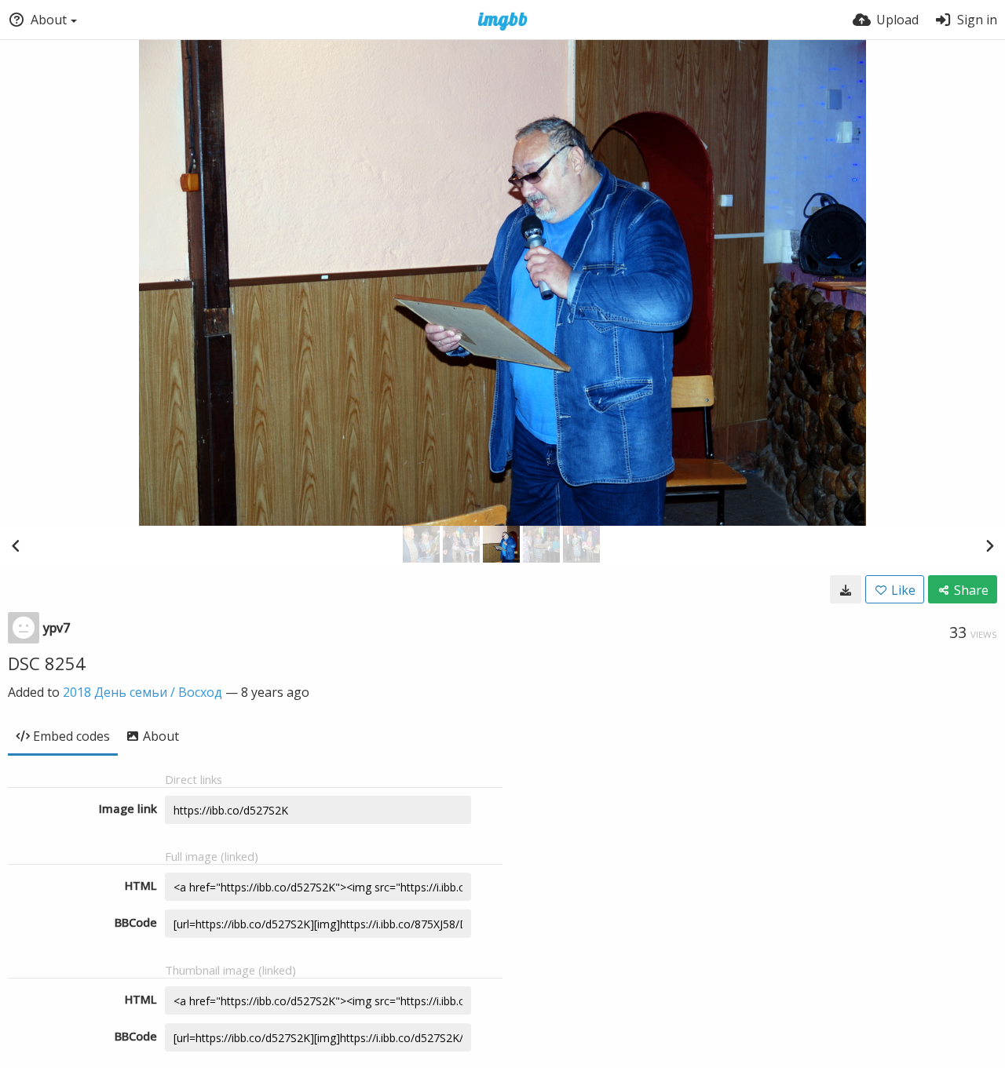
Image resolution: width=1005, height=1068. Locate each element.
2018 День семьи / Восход (142, 692)
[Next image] (989, 545)
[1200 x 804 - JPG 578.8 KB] (845, 589)
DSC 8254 (47, 663)
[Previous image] (15, 545)
